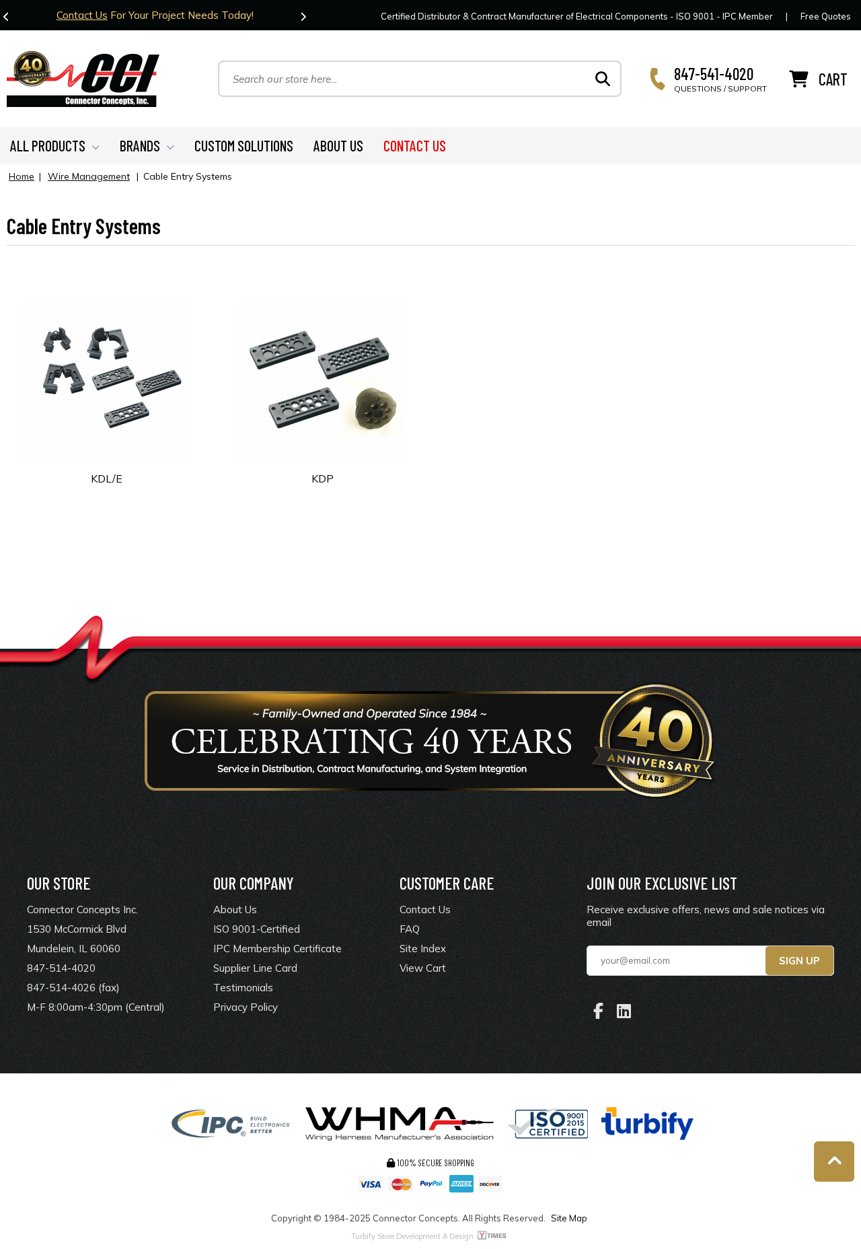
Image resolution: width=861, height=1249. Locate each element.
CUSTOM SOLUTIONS (243, 145)
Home (21, 176)
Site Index (423, 948)
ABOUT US (338, 145)
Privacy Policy (245, 1007)
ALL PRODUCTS (47, 145)
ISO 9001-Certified (256, 929)
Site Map (569, 1218)
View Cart (423, 968)
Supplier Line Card (255, 968)
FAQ (410, 929)
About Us (235, 909)
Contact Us (82, 15)
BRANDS (140, 145)
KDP (322, 478)
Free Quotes (825, 16)
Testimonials (243, 987)
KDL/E (106, 478)
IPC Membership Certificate (277, 948)
